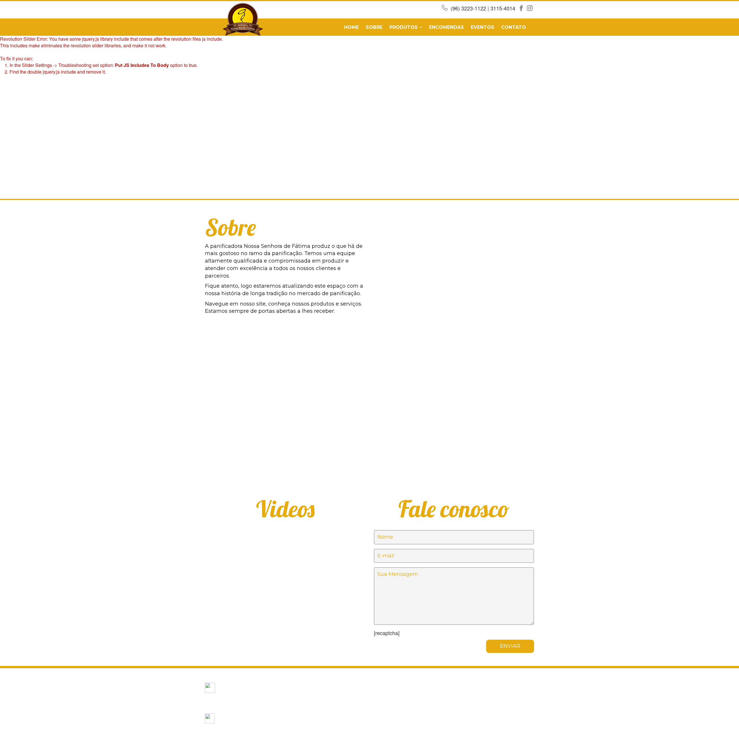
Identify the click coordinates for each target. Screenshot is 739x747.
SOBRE (374, 27)
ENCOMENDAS (446, 27)
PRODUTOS (404, 27)
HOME (351, 27)
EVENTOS (482, 27)
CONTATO (513, 27)
